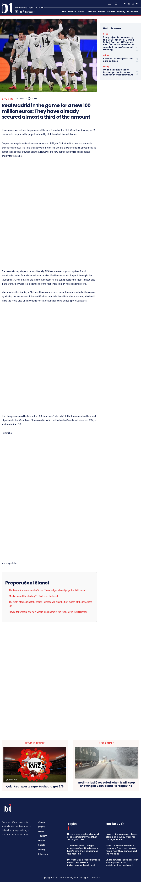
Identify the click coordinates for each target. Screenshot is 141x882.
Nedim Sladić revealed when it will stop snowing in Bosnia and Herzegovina (106, 784)
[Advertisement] (49, 214)
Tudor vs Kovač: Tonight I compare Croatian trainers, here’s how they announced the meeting (82, 849)
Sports (7, 98)
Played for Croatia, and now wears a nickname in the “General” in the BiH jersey (48, 611)
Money (106, 66)
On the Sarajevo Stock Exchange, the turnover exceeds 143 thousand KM (118, 72)
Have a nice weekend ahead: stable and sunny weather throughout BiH (83, 836)
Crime (106, 55)
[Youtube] (137, 4)
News (105, 34)
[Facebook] (125, 4)
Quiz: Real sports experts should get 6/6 (35, 786)
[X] (133, 4)
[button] (116, 3)
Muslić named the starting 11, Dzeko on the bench (33, 596)
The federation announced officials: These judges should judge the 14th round (47, 590)
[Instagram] (129, 4)
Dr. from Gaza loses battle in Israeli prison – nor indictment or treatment (83, 862)
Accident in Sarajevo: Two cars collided (118, 59)
